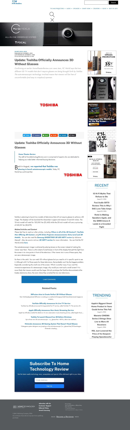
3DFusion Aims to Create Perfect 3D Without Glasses (51, 294)
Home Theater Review (27, 154)
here (26, 242)
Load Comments (49, 279)
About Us (53, 416)
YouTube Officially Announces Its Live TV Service (51, 303)
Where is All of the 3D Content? (63, 232)
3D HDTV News (19, 51)
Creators (96, 9)
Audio (69, 9)
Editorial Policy (44, 408)
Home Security (68, 407)
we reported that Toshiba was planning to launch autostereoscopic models (38, 168)
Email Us (77, 416)
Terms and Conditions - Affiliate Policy (73, 405)
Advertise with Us (45, 403)
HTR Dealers (17, 3)
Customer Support (45, 406)
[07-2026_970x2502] (46, 45)
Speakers (76, 9)
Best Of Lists (113, 9)
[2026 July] (102, 126)
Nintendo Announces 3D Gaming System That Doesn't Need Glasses (51, 324)
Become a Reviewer (65, 416)
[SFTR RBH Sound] (102, 100)
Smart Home (86, 9)
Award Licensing (44, 410)
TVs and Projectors (57, 9)
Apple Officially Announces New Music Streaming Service (51, 310)
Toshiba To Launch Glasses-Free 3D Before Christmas (51, 317)
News (104, 9)
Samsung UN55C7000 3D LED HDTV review (54, 237)
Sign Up (49, 386)
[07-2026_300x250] (102, 74)
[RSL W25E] (102, 152)
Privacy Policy (68, 404)
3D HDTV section (46, 240)
